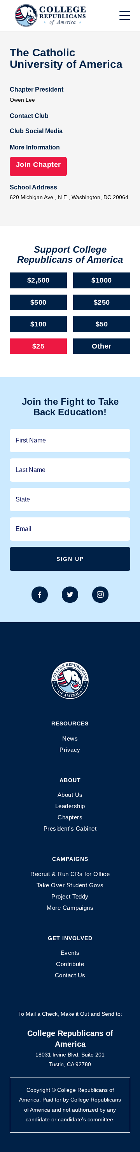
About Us (70, 794)
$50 (102, 324)
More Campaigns (70, 907)
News (70, 738)
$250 (102, 302)
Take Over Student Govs (70, 885)
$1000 (101, 280)
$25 (38, 346)
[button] (124, 15)
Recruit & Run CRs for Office (70, 874)
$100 (38, 324)
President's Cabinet (70, 828)
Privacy (70, 749)
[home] (58, 15)
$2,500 (38, 280)
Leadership (70, 806)
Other (102, 346)
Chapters (70, 817)
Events (70, 952)
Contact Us (70, 975)
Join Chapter (38, 164)
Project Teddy (70, 896)
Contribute (70, 964)
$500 (38, 302)
